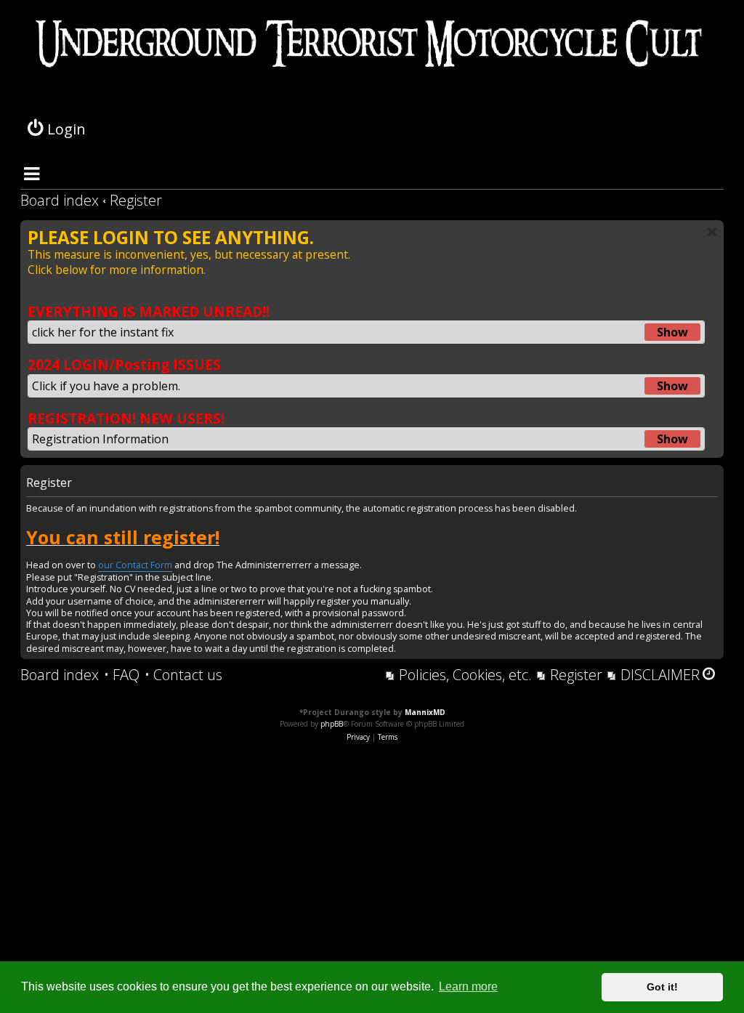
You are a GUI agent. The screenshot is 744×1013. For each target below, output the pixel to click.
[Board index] (372, 65)
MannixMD (425, 712)
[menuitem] (122, 675)
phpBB (331, 724)
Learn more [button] (468, 986)
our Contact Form (135, 565)
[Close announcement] (712, 231)
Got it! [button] (662, 987)
